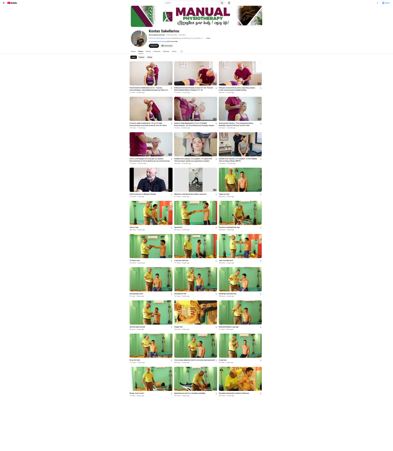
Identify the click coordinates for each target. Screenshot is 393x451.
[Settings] (377, 3)
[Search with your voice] (229, 3)
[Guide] (3, 3)
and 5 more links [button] (172, 41)
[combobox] (192, 3)
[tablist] (196, 51)
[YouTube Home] (12, 3)
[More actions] (171, 88)
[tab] (133, 51)
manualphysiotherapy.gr (158, 41)
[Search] (222, 3)
